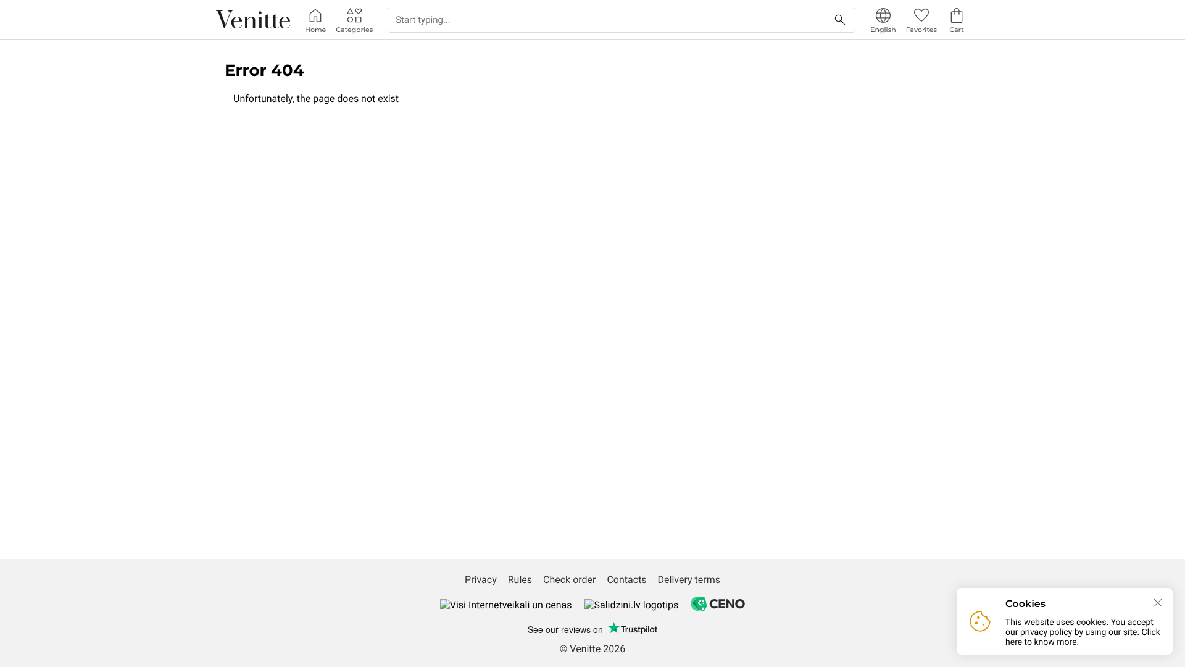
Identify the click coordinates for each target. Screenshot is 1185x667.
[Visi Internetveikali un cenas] (506, 605)
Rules (520, 579)
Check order (569, 579)
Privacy (481, 579)
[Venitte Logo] (253, 20)
